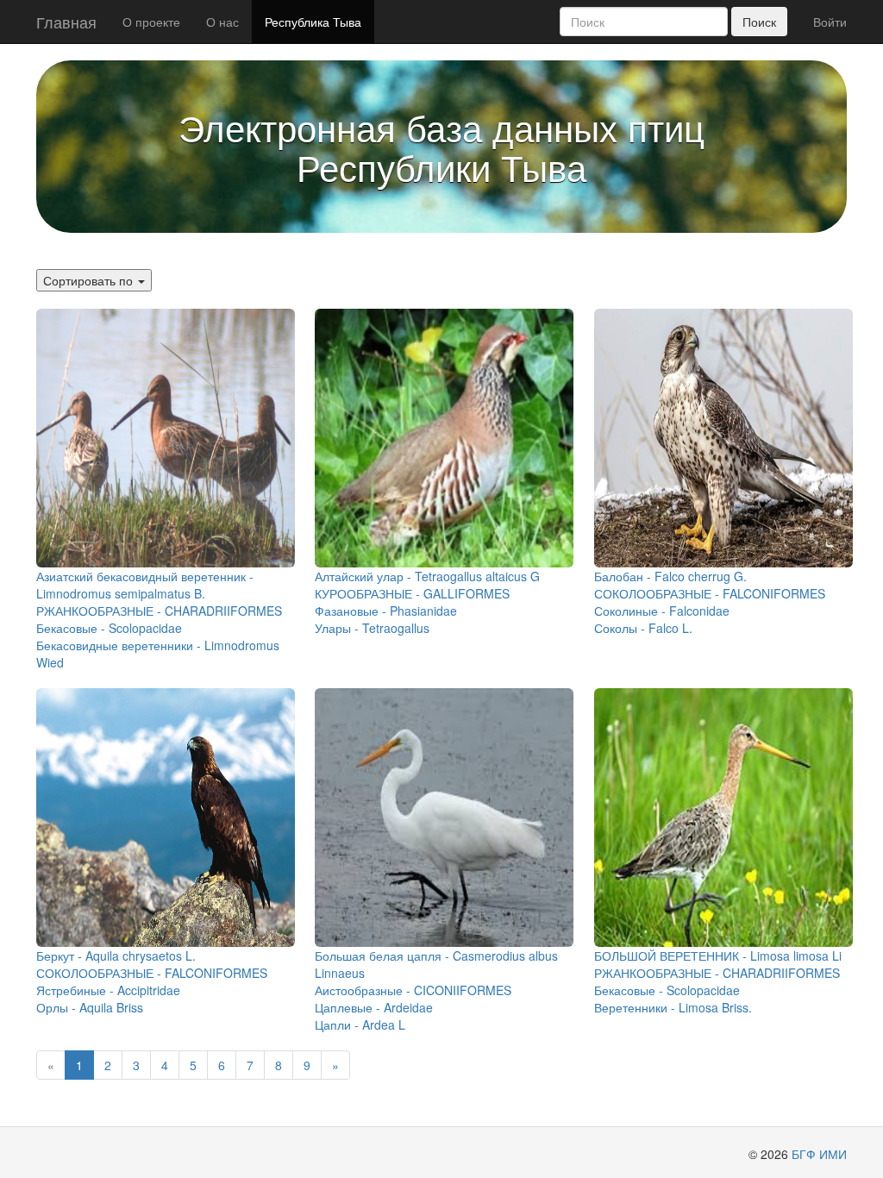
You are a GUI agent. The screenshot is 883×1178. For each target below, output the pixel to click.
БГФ (804, 1153)
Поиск (759, 21)
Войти (830, 21)
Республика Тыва (313, 21)
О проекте (151, 21)
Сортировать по (89, 280)
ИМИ (833, 1153)
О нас (222, 21)
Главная (66, 21)
